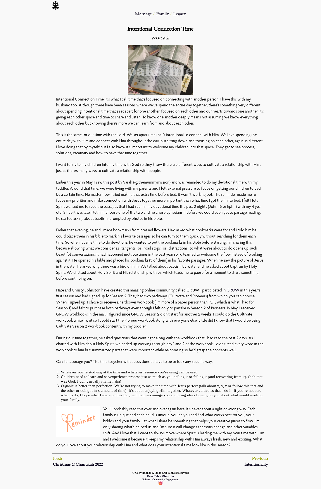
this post (110, 182)
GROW (233, 290)
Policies (146, 479)
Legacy (179, 13)
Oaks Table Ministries (160, 476)
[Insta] (160, 483)
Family (163, 13)
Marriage (143, 13)
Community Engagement (165, 479)
